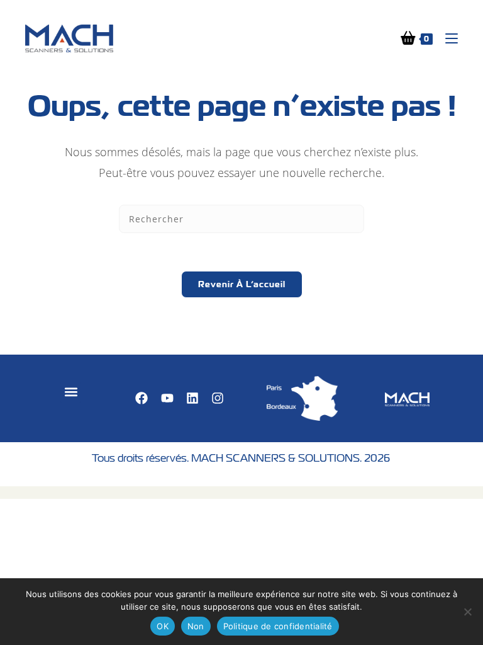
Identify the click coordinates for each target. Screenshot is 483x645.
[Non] (467, 611)
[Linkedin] (192, 398)
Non (195, 626)
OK (163, 626)
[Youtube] (167, 398)
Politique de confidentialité (278, 626)
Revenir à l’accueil (242, 284)
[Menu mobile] (447, 38)
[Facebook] (141, 398)
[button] (70, 392)
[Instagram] (217, 398)
